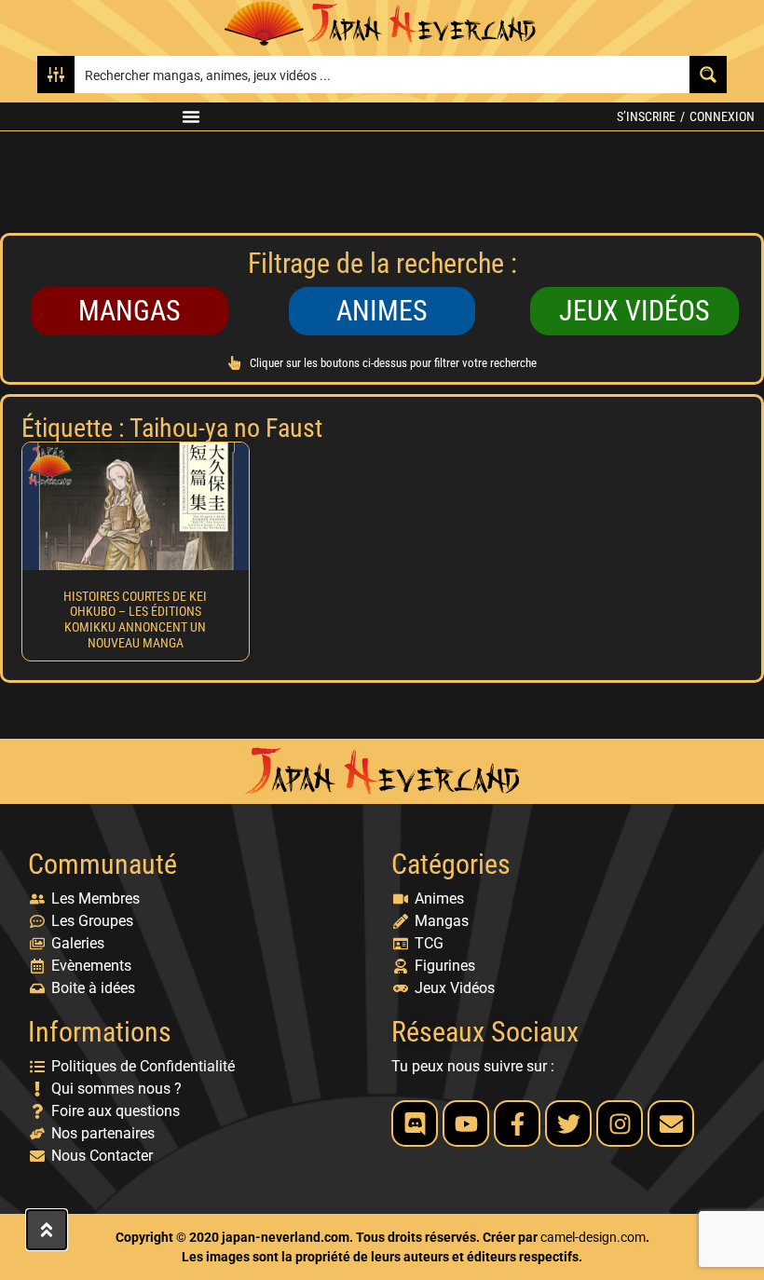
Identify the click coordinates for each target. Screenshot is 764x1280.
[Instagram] (619, 1123)
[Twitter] (568, 1123)
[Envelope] (671, 1123)
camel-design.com (593, 1237)
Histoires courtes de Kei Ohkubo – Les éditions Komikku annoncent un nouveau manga (135, 619)
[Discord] (414, 1123)
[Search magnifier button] (708, 74)
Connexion (722, 116)
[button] (191, 116)
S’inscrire (646, 116)
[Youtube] (466, 1123)
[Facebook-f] (517, 1123)
